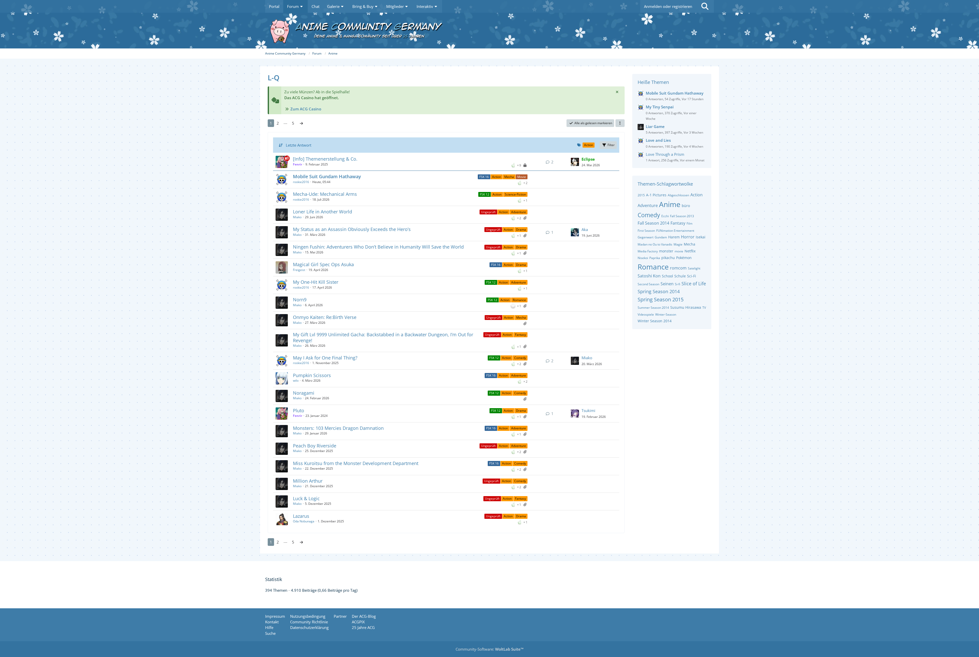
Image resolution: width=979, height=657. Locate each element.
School (667, 276)
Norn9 (299, 300)
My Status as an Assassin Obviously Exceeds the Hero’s (352, 229)
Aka (585, 229)
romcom (678, 268)
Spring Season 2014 (659, 291)
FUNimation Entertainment (675, 230)
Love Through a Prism (665, 154)
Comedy (520, 358)
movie (679, 251)
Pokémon (684, 257)
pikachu (668, 257)
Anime (669, 204)
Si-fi (677, 284)
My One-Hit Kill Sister (315, 282)
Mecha (509, 177)
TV (704, 307)
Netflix (690, 251)
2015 (641, 195)
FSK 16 (484, 177)
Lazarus (301, 516)
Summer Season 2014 (653, 307)
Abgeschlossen (678, 195)
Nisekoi (643, 258)
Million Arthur (308, 481)
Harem (674, 237)
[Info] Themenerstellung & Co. (325, 159)
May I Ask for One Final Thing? (325, 358)
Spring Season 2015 (661, 299)
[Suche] (705, 6)
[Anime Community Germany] (489, 30)
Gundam (661, 237)
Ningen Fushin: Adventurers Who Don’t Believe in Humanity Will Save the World (378, 247)
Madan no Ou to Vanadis (655, 244)
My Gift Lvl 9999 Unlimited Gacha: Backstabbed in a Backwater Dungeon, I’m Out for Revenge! (383, 337)
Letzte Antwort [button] (298, 145)
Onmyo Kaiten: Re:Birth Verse (324, 317)
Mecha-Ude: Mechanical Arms (325, 194)
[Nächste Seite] (301, 123)
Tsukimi (588, 410)
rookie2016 (301, 182)
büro (686, 205)
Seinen (667, 284)
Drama (521, 229)
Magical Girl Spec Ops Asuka (323, 264)
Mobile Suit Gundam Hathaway (327, 176)
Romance (519, 300)
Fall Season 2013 (682, 216)
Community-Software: (490, 649)
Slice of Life (693, 283)
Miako (297, 217)
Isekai (700, 237)
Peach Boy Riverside (314, 446)
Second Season (648, 284)
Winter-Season (665, 314)
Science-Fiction (515, 194)
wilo (296, 380)
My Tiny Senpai (660, 106)
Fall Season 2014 (653, 223)
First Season (646, 230)
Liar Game (655, 126)
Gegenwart (645, 237)
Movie (521, 177)
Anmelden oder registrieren (668, 6)
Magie (678, 244)
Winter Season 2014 (655, 320)
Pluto (298, 410)
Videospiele (646, 314)
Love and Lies (658, 140)
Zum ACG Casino (305, 108)
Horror (687, 237)
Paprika (654, 258)
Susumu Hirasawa (685, 307)
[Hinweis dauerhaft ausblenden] (617, 92)
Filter (611, 145)
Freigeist (299, 270)
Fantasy (520, 334)
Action (496, 177)
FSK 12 (484, 194)
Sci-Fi (691, 276)
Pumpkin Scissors (312, 375)
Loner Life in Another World (322, 212)
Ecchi (665, 216)
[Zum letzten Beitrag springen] (575, 162)
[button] (620, 123)
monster (666, 251)
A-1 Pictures (656, 194)
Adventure (518, 212)
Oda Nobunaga (303, 521)
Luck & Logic (306, 498)
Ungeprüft (488, 212)
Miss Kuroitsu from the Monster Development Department (355, 463)
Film (689, 223)
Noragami (303, 393)
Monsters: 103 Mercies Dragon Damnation (338, 428)
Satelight (694, 268)
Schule (680, 276)
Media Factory (648, 251)
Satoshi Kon (649, 276)
